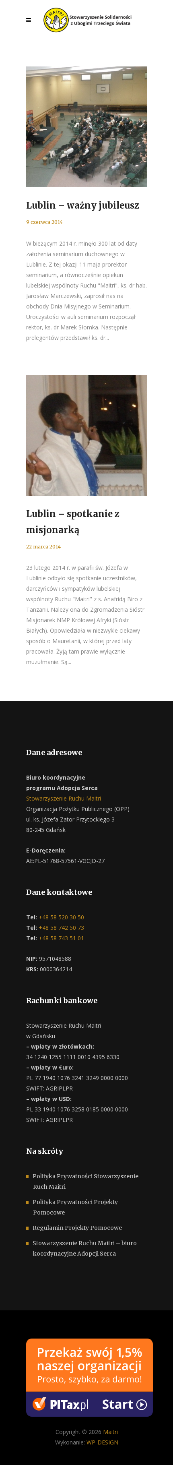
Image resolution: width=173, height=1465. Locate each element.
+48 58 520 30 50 (60, 917)
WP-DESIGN (102, 1442)
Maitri (110, 1432)
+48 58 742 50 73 (60, 927)
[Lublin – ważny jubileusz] (86, 126)
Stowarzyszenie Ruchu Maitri (63, 798)
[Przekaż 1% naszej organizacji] (89, 1377)
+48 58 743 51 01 (60, 938)
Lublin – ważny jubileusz (82, 205)
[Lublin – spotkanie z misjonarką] (86, 435)
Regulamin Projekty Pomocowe (77, 1227)
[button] (16, 1449)
